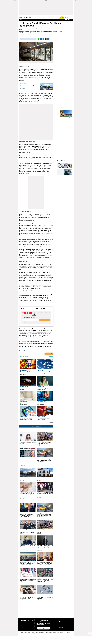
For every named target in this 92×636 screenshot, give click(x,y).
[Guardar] (50, 39)
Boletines (48, 633)
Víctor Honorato (39, 445)
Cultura (30, 19)
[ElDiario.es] (68, 19)
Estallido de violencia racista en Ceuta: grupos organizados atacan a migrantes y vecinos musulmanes (27, 531)
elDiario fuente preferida (58, 616)
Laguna (44, 616)
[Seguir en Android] (59, 621)
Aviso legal (54, 632)
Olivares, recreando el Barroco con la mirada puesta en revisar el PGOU (28, 478)
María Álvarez (22, 443)
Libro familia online (63, 616)
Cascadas (36, 616)
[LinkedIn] (48, 39)
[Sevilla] (27, 620)
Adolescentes (53, 616)
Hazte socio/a (62, 17)
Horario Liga (49, 616)
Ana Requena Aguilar (40, 599)
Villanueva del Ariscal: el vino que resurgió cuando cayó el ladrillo (44, 478)
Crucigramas (31, 616)
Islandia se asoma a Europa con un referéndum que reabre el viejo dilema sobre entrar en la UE (27, 563)
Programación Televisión (69, 616)
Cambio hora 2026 (27, 616)
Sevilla (20, 350)
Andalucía (22, 19)
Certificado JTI (53, 633)
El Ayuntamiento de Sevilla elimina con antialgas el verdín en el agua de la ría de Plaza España (66, 119)
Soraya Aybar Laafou (40, 461)
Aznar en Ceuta (23, 457)
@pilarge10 (22, 465)
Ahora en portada (23, 500)
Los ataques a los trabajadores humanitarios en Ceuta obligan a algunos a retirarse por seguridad (44, 459)
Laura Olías (21, 599)
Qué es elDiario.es (24, 632)
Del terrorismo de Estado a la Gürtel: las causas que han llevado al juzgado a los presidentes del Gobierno (28, 579)
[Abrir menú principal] (72, 17)
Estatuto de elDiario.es (42, 632)
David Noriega (39, 550)
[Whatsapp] (39, 39)
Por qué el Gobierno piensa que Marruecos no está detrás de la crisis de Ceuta (45, 443)
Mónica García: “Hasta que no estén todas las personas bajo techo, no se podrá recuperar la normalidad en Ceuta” (45, 547)
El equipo (29, 632)
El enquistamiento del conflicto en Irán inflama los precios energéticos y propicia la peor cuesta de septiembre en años (45, 579)
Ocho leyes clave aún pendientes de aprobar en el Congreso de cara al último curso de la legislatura (45, 563)
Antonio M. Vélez (39, 582)
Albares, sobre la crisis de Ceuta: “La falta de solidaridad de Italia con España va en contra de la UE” (27, 547)
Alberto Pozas (22, 581)
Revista (44, 633)
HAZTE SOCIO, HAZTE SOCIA (43, 628)
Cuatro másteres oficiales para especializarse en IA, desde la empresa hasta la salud (61, 171)
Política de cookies (36, 633)
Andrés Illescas (22, 533)
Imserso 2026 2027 (40, 616)
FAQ (65, 632)
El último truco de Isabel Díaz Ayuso (28, 442)
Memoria (46, 616)
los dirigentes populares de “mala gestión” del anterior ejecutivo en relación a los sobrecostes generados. (35, 257)
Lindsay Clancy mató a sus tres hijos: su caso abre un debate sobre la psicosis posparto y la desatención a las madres (45, 596)
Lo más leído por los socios (25, 430)
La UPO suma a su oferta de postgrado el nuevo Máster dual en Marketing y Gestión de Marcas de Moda (61, 165)
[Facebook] (41, 39)
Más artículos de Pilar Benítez (26, 464)
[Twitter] (46, 39)
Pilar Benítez (21, 65)
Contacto (41, 633)
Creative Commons (49, 632)
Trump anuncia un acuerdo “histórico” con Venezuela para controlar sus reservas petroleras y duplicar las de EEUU (27, 514)
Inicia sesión (66, 17)
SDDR (34, 616)
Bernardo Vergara (22, 459)
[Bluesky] (43, 39)
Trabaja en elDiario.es (34, 632)
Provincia (26, 19)
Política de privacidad (60, 632)
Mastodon (57, 633)
